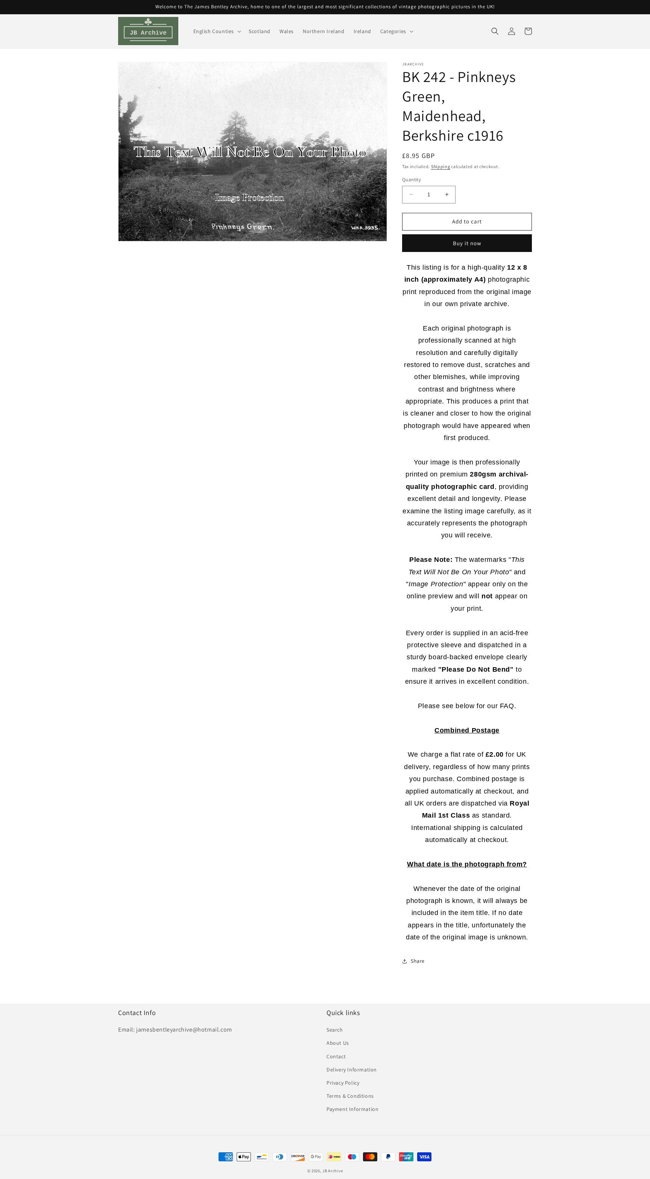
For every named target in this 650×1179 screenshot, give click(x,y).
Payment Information (352, 1109)
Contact (336, 1056)
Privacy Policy (343, 1082)
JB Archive (332, 1170)
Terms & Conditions (350, 1096)
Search (335, 1029)
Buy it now (467, 243)
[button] (217, 31)
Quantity (411, 179)
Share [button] (418, 960)
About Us (338, 1042)
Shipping (440, 166)
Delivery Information (352, 1069)
